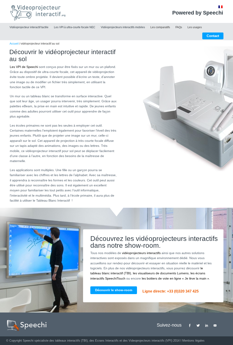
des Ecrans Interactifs (104, 340)
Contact (213, 36)
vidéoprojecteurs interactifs (141, 253)
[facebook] (189, 325)
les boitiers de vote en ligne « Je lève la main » (175, 278)
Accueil (14, 43)
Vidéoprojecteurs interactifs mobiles (123, 27)
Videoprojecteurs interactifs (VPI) (150, 340)
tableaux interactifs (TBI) (71, 340)
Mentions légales (193, 340)
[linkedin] (206, 325)
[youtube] (215, 325)
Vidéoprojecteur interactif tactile (29, 27)
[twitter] (198, 325)
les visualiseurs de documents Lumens (161, 273)
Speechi (28, 340)
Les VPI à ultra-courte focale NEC (74, 27)
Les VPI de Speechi (24, 67)
